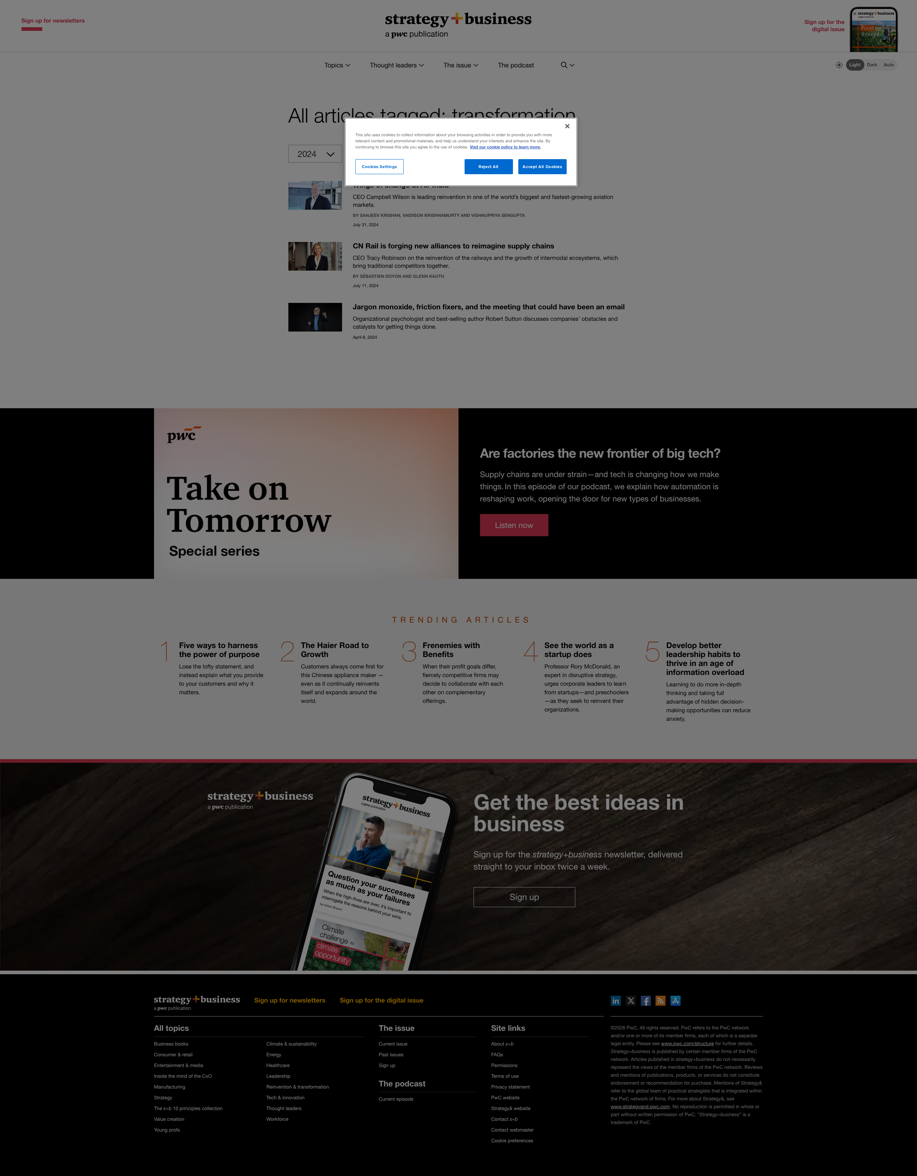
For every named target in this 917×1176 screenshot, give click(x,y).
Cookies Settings (379, 166)
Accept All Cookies (542, 166)
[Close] (567, 126)
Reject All (489, 166)
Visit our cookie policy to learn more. (505, 147)
